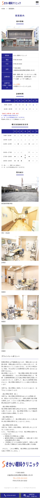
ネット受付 (16, 84)
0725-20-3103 (22, 478)
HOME (3, 8)
